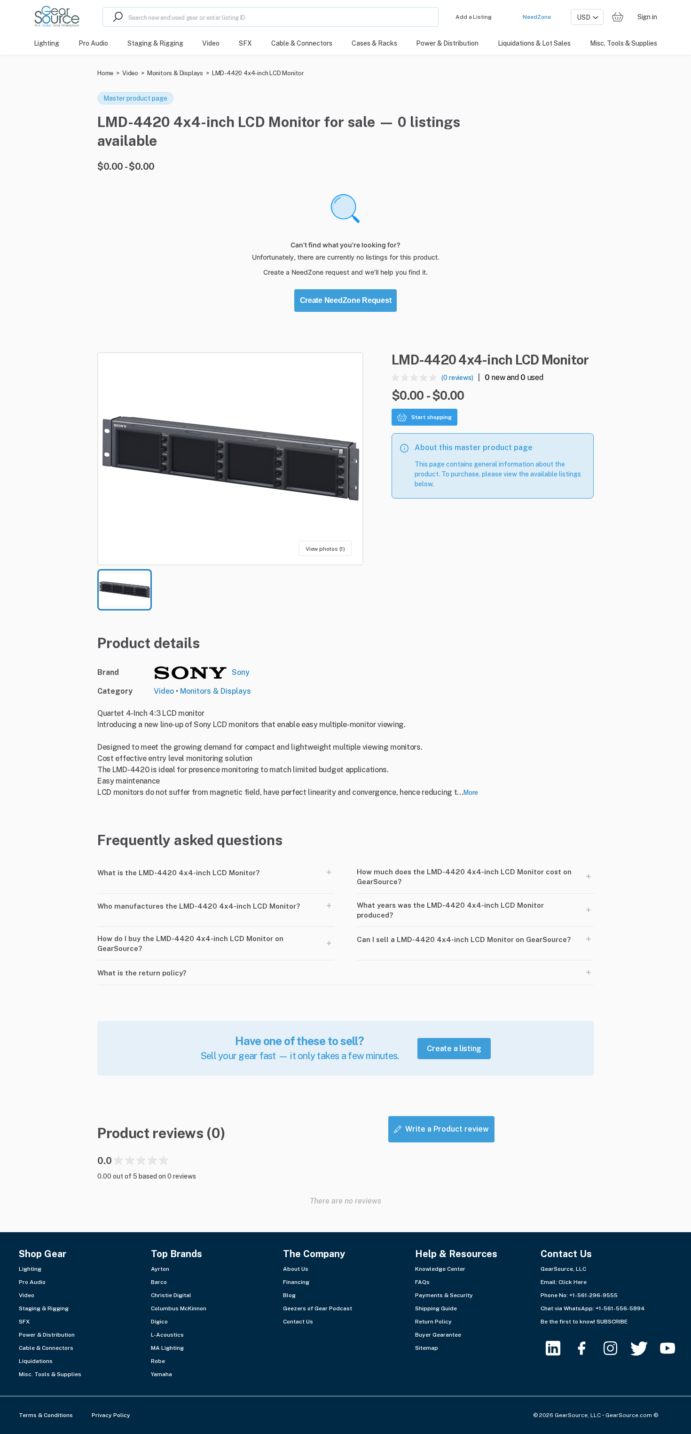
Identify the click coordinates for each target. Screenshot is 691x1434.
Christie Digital (171, 1295)
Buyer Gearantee (438, 1334)
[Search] (115, 17)
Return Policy (433, 1321)
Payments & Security (444, 1295)
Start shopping (431, 417)
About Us (295, 1269)
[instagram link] (616, 1348)
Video (130, 73)
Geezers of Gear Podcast (317, 1308)
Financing (296, 1282)
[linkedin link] (558, 1348)
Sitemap (426, 1348)
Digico (159, 1321)
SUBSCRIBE (612, 1321)
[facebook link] (587, 1348)
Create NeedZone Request (346, 300)
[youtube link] (673, 1348)
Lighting (30, 1269)
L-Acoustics (167, 1334)
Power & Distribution (47, 1334)
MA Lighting (167, 1348)
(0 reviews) (457, 377)
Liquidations (36, 1361)
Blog (289, 1295)
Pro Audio (32, 1282)
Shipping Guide (436, 1308)
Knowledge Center (440, 1269)
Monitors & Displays (175, 73)
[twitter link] (644, 1348)
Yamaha (161, 1374)
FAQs (422, 1282)
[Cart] (617, 17)
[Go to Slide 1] (124, 589)
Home (105, 73)
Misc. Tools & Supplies (50, 1374)
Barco (159, 1282)
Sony (241, 672)
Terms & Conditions (46, 1415)
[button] (230, 459)
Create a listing (454, 1048)
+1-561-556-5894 (620, 1308)
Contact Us (298, 1321)
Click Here (572, 1282)
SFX (24, 1321)
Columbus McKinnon (178, 1308)
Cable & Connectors (46, 1348)
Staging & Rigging (44, 1308)
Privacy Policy (111, 1415)
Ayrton (160, 1269)
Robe (158, 1361)
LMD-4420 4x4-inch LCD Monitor (258, 73)
